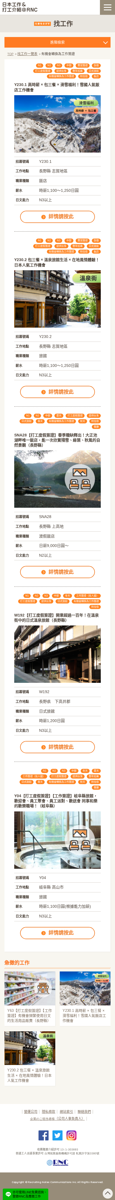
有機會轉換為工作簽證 (61, 76)
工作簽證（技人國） (87, 595)
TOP (10, 54)
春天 (40, 421)
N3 (58, 65)
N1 (39, 65)
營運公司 (30, 1112)
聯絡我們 (84, 1112)
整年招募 (78, 71)
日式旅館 (94, 71)
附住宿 (84, 76)
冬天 (67, 595)
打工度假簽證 (42, 71)
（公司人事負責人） (57, 1119)
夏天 (58, 415)
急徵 (96, 65)
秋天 (82, 421)
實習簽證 (83, 65)
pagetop (108, 1194)
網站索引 (66, 1112)
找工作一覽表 (27, 54)
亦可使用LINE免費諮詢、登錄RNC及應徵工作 (30, 1194)
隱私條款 (48, 1112)
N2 (49, 65)
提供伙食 (61, 71)
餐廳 (96, 426)
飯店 (96, 76)
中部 (68, 65)
